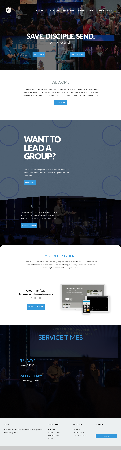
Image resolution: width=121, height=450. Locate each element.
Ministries (68, 10)
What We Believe (78, 55)
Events (81, 10)
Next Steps (53, 10)
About (40, 10)
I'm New (111, 10)
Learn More (60, 102)
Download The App (35, 307)
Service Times (39, 55)
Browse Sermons (29, 225)
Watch (100, 10)
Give (91, 10)
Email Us (106, 436)
